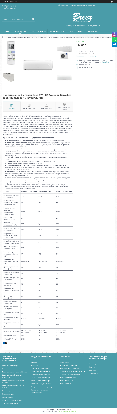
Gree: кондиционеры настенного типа (22, 37)
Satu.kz (69, 410)
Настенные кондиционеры (40, 381)
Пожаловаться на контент (67, 412)
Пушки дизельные (66, 381)
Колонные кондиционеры (40, 374)
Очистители (93, 370)
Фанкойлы (34, 365)
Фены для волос (7, 397)
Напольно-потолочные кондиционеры (39, 391)
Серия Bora (43, 37)
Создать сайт (7, 1)
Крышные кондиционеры (40, 368)
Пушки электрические (68, 377)
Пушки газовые (65, 384)
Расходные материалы (10, 403)
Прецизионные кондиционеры (42, 387)
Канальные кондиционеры (41, 377)
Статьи (70, 31)
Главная (7, 31)
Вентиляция (93, 364)
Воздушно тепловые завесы (70, 374)
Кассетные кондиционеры (40, 371)
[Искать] (33, 19)
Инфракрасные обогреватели (70, 368)
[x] (6, 343)
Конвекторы (64, 362)
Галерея (80, 31)
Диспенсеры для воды (10, 366)
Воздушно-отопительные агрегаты (72, 371)
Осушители (93, 367)
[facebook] (4, 343)
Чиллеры (34, 362)
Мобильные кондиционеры (41, 384)
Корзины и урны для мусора (12, 400)
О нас (32, 31)
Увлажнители (93, 373)
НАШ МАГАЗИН (93, 31)
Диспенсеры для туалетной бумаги (14, 372)
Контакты (42, 31)
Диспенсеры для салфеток (11, 369)
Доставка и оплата (56, 31)
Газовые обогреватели (68, 365)
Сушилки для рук (8, 394)
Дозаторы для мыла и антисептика (14, 391)
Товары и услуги (20, 31)
